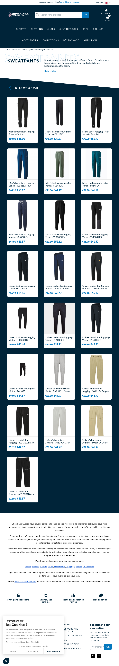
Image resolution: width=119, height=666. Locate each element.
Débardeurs (59, 566)
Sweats (35, 566)
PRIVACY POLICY (72, 648)
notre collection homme (25, 581)
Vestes (28, 566)
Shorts (79, 566)
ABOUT (66, 624)
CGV (64, 640)
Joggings (70, 566)
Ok (85, 14)
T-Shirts (43, 566)
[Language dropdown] (108, 2)
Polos (50, 566)
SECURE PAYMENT (72, 635)
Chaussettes (88, 566)
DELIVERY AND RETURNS (70, 630)
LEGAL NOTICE (70, 644)
